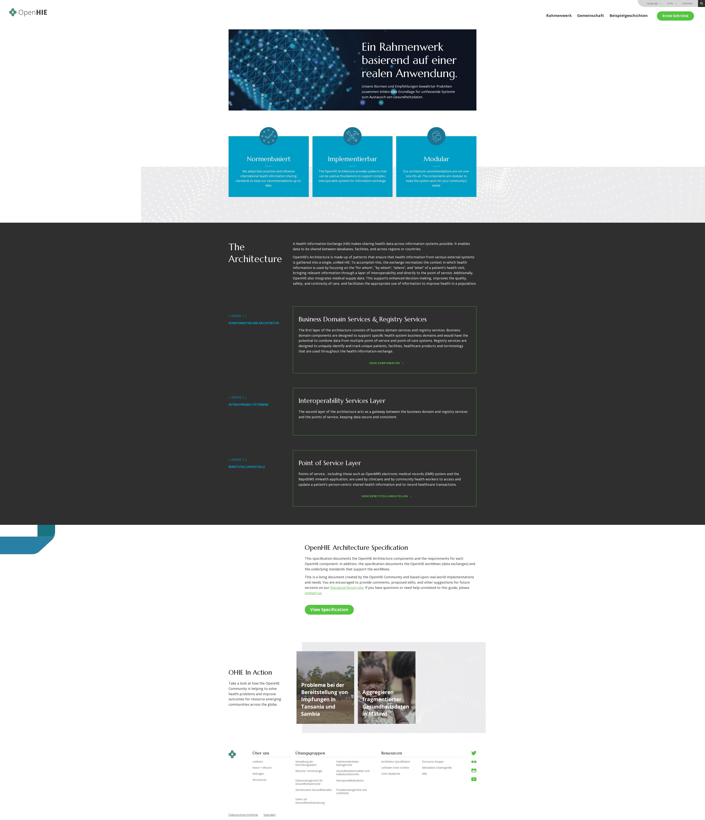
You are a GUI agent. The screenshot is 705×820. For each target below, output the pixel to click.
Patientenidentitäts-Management (347, 763)
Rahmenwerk (559, 15)
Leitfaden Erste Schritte (395, 767)
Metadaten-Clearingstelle (437, 767)
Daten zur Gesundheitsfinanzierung (310, 801)
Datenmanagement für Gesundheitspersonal (309, 782)
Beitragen (258, 773)
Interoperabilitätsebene (350, 780)
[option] (323, 687)
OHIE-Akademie (390, 773)
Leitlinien (257, 761)
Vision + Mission (262, 767)
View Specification (329, 609)
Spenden (269, 815)
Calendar (687, 3)
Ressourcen (259, 779)
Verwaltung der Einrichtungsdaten (306, 763)
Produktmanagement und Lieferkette (351, 791)
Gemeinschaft (590, 15)
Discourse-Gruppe (433, 761)
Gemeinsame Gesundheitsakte (313, 790)
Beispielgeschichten (629, 15)
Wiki (424, 773)
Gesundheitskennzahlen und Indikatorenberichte (352, 772)
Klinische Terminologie (308, 771)
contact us (313, 593)
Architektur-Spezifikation (395, 761)
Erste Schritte (675, 15)
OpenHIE (28, 12)
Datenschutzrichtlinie (243, 815)
